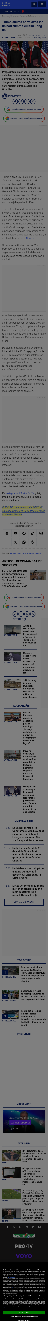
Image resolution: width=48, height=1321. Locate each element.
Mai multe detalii (11, 1277)
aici (12, 1287)
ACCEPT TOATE (24, 1312)
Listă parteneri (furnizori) (8, 1308)
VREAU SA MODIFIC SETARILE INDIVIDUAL (24, 1316)
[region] (24, 1291)
